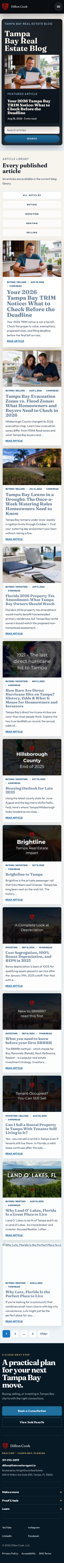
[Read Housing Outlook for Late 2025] (32, 757)
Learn (6, 1509)
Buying (32, 204)
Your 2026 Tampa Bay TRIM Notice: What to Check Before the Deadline (31, 303)
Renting (32, 223)
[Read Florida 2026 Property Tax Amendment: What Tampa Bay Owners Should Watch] (32, 565)
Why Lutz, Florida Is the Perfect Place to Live (28, 1294)
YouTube (13, 1528)
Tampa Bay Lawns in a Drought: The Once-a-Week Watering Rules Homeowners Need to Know (30, 504)
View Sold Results (32, 1422)
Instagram (39, 1528)
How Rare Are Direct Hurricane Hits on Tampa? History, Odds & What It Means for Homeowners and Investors (31, 698)
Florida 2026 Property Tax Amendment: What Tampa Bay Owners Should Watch (30, 600)
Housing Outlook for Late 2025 (29, 790)
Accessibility (29, 1553)
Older (44, 1333)
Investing (32, 214)
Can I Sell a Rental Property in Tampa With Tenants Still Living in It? (31, 1128)
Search (32, 138)
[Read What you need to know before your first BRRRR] (32, 1011)
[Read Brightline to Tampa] (32, 843)
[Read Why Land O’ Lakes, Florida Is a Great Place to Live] (32, 1179)
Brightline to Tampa (24, 874)
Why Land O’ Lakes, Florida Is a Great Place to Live (31, 1212)
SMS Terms (45, 1553)
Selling (32, 232)
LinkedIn (13, 1536)
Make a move (10, 1492)
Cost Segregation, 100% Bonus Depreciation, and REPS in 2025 (28, 956)
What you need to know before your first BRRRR (29, 1040)
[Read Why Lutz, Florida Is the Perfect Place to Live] (32, 1261)
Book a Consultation (32, 1411)
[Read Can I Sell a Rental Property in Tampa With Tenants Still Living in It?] (32, 1094)
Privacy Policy (10, 1553)
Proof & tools (10, 1500)
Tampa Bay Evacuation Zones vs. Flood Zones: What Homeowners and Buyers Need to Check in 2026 (32, 406)
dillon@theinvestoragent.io (19, 1465)
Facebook (39, 1536)
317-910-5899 (10, 1460)
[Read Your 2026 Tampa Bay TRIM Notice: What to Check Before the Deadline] (32, 259)
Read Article (15, 341)
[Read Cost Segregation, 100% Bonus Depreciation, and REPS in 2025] (32, 925)
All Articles (32, 195)
